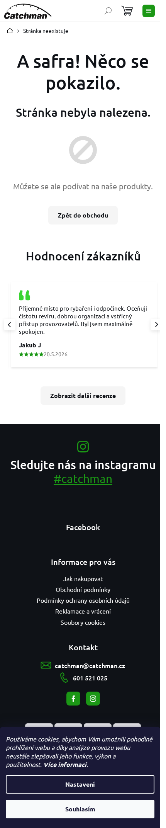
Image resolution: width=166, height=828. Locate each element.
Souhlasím (80, 809)
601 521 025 (90, 677)
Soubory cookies (83, 622)
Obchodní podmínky (83, 589)
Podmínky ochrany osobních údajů (83, 600)
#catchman (83, 478)
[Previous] (9, 324)
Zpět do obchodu (83, 215)
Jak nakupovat (83, 578)
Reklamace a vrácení (83, 611)
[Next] (156, 324)
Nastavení (80, 784)
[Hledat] (108, 11)
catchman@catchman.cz (90, 665)
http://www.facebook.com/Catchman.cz (73, 699)
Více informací (64, 764)
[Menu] (148, 11)
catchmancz (93, 699)
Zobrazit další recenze (83, 395)
